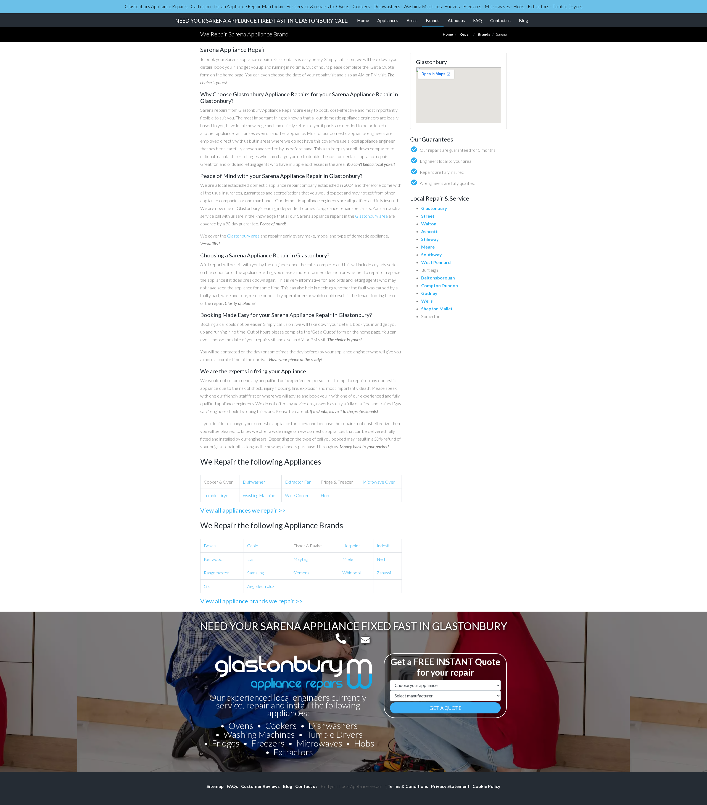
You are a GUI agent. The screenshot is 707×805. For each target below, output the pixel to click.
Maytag (300, 559)
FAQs (232, 786)
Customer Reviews (260, 786)
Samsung (255, 572)
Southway (431, 254)
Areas (412, 20)
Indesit (383, 545)
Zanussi (384, 572)
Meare (428, 246)
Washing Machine (259, 495)
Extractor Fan (298, 481)
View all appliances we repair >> (243, 510)
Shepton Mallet (437, 308)
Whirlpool (351, 572)
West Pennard (436, 262)
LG (250, 559)
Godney (429, 293)
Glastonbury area (371, 215)
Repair (465, 34)
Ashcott (429, 231)
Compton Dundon (439, 285)
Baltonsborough (438, 277)
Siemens (301, 572)
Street (427, 215)
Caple (252, 545)
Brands (435, 20)
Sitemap (215, 786)
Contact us (500, 20)
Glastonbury (434, 208)
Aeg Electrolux (260, 586)
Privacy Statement (450, 786)
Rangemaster (216, 572)
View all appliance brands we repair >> (251, 601)
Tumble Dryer (217, 495)
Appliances (387, 20)
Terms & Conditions (406, 786)
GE (207, 586)
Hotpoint (351, 545)
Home (363, 20)
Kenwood (213, 559)
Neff (381, 559)
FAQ (477, 20)
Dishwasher (254, 481)
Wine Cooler (297, 495)
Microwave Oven (379, 481)
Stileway (430, 239)
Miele (347, 559)
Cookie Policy (486, 786)
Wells (427, 300)
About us (456, 20)
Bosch (210, 545)
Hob (325, 495)
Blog (523, 20)
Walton (428, 223)
